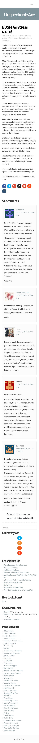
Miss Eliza (7, 695)
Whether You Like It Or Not (13, 670)
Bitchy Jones (8, 631)
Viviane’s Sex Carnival (11, 728)
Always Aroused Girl (11, 703)
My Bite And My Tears (11, 570)
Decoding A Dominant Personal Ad (16, 572)
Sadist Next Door (10, 636)
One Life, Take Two (11, 693)
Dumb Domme (9, 638)
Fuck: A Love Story (10, 690)
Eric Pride (7, 658)
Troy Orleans (8, 715)
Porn (4, 601)
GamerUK (20, 209)
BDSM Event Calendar (12, 619)
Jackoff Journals (10, 643)
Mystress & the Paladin (12, 673)
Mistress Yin (8, 663)
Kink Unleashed (9, 633)
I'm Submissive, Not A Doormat (15, 565)
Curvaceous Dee (22, 292)
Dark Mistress (9, 710)
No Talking (8, 585)
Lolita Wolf (8, 661)
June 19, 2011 (10, 35)
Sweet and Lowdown (11, 725)
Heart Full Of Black (11, 681)
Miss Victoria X (9, 688)
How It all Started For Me (13, 582)
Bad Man (7, 648)
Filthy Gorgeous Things (12, 720)
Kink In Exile (8, 718)
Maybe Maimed (9, 730)
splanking (26, 38)
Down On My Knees (11, 708)
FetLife (6, 713)
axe (3, 35)
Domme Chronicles (11, 723)
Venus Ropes (8, 698)
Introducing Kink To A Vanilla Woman (17, 580)
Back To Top (19, 739)
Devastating (8, 646)
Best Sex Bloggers (10, 666)
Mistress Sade (9, 676)
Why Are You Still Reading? (13, 587)
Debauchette (8, 678)
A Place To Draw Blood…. (13, 641)
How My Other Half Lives (13, 651)
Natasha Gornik (9, 705)
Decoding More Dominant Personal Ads (18, 590)
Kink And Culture (10, 683)
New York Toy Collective (12, 614)
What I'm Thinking (11, 567)
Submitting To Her (11, 700)
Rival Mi (6, 612)
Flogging (12, 38)
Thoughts (20, 35)
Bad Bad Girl (8, 668)
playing (19, 38)
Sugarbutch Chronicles (12, 685)
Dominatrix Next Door (12, 653)
